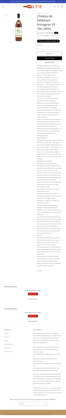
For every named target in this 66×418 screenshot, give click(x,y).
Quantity (39, 44)
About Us (6, 337)
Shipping (46, 35)
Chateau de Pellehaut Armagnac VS (48, 41)
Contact (6, 340)
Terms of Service (8, 351)
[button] (3, 6)
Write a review (33, 294)
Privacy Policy (7, 348)
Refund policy (24, 414)
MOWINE (9, 414)
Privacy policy (31, 414)
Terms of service (39, 414)
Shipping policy (47, 414)
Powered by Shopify (15, 414)
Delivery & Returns (9, 344)
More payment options (49, 62)
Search (6, 333)
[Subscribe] (45, 404)
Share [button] (40, 270)
